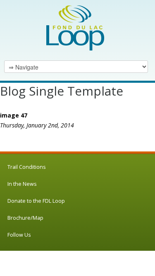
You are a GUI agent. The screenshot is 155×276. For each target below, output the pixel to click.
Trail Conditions (26, 166)
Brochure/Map (25, 217)
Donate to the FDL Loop (36, 200)
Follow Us (19, 234)
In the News (22, 183)
